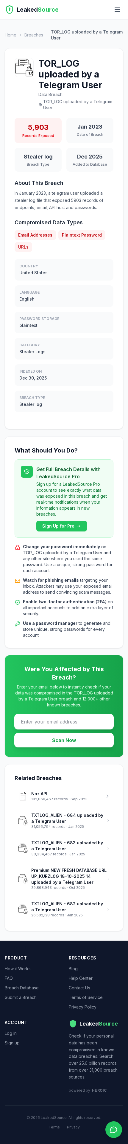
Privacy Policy (82, 1006)
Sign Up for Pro (58, 525)
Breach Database (22, 987)
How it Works (18, 968)
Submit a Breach (21, 997)
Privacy (73, 1127)
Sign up (12, 1042)
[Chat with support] (113, 1129)
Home (10, 34)
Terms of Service (86, 997)
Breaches (33, 34)
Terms (54, 1127)
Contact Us (79, 987)
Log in (11, 1033)
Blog (73, 968)
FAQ (9, 978)
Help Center (81, 978)
